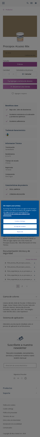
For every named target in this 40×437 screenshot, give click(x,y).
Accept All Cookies (20, 226)
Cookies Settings (20, 221)
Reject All (20, 231)
